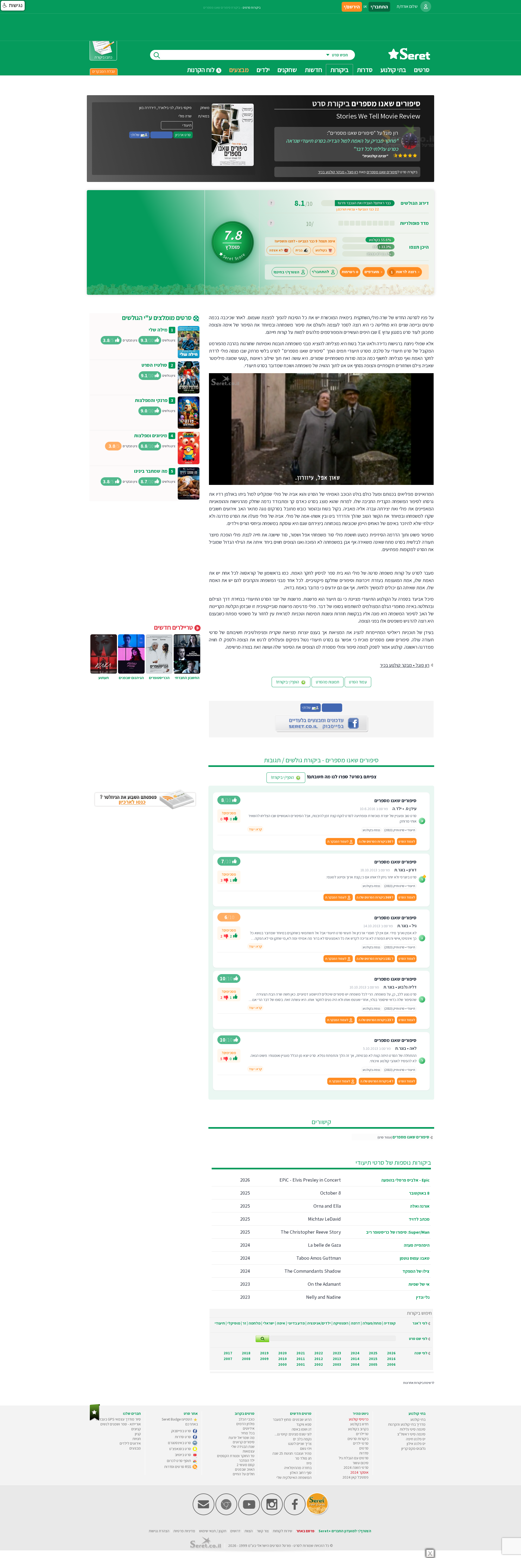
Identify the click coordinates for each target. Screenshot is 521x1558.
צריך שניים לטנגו (300, 1443)
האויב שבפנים (245, 1469)
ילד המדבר (247, 1460)
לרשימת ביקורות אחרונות (418, 1383)
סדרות (363, 1453)
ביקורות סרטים (251, 7)
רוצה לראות (403, 272)
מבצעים (239, 69)
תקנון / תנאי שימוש (212, 1530)
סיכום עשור (360, 1462)
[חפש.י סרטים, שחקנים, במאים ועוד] (155, 55)
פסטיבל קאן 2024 (355, 1477)
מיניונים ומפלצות (150, 435)
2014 (355, 1358)
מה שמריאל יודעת (241, 1437)
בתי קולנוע (417, 1419)
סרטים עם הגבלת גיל (353, 1457)
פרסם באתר (305, 1530)
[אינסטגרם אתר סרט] (272, 1514)
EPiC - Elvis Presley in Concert (310, 1180)
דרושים (235, 1530)
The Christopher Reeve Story (311, 1232)
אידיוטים (249, 1428)
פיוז (309, 1463)
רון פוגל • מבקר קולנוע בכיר (338, 171)
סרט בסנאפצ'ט (180, 1448)
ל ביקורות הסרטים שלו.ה (376, 841)
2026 (391, 1353)
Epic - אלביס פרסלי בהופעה (405, 1180)
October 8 (330, 1193)
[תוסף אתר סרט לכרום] (226, 1514)
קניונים (136, 1428)
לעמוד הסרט (407, 841)
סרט (297, 1545)
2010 (282, 1358)
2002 (318, 1364)
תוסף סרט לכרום (179, 1460)
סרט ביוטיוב (183, 1454)
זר (244, 1323)
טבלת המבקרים (103, 71)
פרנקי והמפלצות (151, 400)
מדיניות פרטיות (184, 1530)
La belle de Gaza (324, 1245)
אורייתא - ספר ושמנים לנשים (120, 1424)
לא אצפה (276, 250)
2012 (318, 1358)
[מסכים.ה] (235, 819)
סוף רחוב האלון (301, 1472)
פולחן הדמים (245, 1423)
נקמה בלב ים (302, 1439)
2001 (300, 1364)
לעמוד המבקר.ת (338, 841)
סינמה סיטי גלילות (412, 1429)
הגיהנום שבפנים (131, 677)
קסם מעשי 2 (246, 1464)
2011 (300, 1358)
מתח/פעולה (372, 1323)
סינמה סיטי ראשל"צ (411, 1434)
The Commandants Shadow (312, 1271)
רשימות (348, 272)
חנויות (136, 1438)
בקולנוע (321, 250)
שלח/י (135, 134)
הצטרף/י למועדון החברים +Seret (345, 1530)
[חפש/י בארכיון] (262, 1338)
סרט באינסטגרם (180, 1442)
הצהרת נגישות (159, 1530)
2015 (373, 1358)
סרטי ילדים (360, 1443)
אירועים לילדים (130, 1443)
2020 (282, 1353)
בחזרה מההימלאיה (298, 1467)
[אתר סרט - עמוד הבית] (409, 58)
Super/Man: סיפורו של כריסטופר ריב (398, 1232)
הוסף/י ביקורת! (288, 682)
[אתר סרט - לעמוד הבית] (95, 1420)
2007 (228, 1358)
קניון (138, 1433)
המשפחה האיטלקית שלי (294, 1477)
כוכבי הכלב (247, 1419)
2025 (373, 1353)
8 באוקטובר (419, 1193)
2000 (282, 1364)
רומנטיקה (340, 1323)
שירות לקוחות (282, 1530)
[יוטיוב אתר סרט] (249, 1514)
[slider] (316, 480)
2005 (373, 1364)
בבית (299, 250)
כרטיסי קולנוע (358, 1419)
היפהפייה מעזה (417, 1245)
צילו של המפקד (416, 1271)
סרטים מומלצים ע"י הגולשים (157, 317)
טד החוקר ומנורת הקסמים (236, 1455)
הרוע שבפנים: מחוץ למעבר (292, 1419)
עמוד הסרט (358, 682)
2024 (355, 1353)
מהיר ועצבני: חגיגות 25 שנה (292, 1453)
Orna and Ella (327, 1206)
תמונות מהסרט (327, 682)
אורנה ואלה (420, 1206)
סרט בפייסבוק (181, 1430)
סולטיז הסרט (154, 365)
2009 (264, 1358)
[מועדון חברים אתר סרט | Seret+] (203, 1514)
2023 (337, 1353)
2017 (228, 1353)
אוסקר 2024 (359, 1472)
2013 (337, 1358)
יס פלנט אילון (416, 1443)
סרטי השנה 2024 (356, 1467)
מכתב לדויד (419, 1219)
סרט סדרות (183, 1436)
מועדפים (371, 272)
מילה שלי (158, 330)
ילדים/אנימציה (319, 1323)
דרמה (355, 1323)
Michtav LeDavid (324, 1219)
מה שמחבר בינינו (150, 471)
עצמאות (249, 1451)
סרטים (363, 1448)
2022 (318, 1353)
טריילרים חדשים (174, 627)
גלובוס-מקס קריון (413, 1448)
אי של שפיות (419, 1284)
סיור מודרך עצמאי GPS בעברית (118, 1419)
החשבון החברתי (187, 677)
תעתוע (104, 677)
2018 (246, 1353)
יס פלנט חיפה (415, 1439)
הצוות (248, 1530)
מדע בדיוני (296, 1323)
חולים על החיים (244, 1473)
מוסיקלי (233, 1323)
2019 (264, 1353)
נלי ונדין (423, 1297)
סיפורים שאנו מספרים (411, 1137)
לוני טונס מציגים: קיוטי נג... (293, 1434)
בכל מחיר (248, 1433)
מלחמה (254, 1323)
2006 (391, 1364)
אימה (281, 1323)
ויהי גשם (306, 1448)
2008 (246, 1358)
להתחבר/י (320, 272)
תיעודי (220, 1323)
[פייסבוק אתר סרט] (295, 1514)
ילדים (263, 69)
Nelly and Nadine (323, 1297)
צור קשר (263, 1530)
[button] (13, 6)
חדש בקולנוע (359, 1424)
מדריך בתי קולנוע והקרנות (406, 1424)
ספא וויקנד (304, 1424)
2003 (337, 1364)
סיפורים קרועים (244, 1441)
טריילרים (362, 1433)
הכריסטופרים (159, 677)
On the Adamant (324, 1284)
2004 (355, 1364)
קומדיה (390, 1323)
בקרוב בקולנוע (358, 1428)
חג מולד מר (303, 1458)
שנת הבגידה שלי (243, 1446)
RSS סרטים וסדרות (178, 1466)
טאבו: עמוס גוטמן (415, 1258)
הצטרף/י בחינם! (286, 271)
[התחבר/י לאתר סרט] (425, 6)
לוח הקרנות (201, 69)
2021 (300, 1353)
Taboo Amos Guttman (318, 1258)
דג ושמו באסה (302, 1429)
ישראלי (268, 1323)
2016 (391, 1358)
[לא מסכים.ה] (226, 819)
